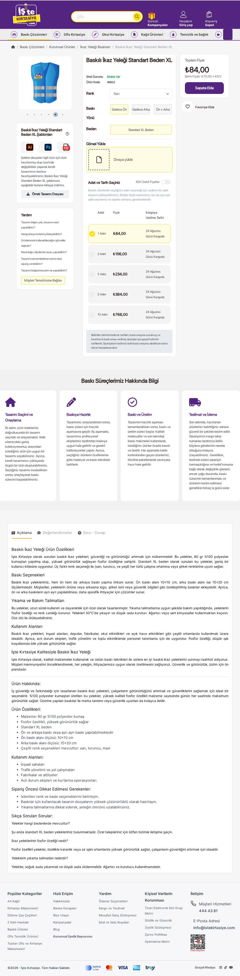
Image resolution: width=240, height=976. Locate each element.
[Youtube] (230, 967)
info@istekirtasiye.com (214, 927)
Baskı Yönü (90, 108)
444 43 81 (208, 910)
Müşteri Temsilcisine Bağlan (43, 280)
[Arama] (137, 17)
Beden (91, 128)
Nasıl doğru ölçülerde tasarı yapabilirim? (44, 252)
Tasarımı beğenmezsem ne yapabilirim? (44, 270)
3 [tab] (41, 114)
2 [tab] (34, 114)
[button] (190, 15)
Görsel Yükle (95, 143)
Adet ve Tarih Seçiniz (104, 182)
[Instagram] (220, 967)
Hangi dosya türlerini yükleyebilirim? (41, 234)
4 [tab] (48, 114)
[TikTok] (225, 967)
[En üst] (13, 46)
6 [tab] (62, 114)
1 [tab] (27, 114)
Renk (90, 93)
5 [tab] (55, 114)
